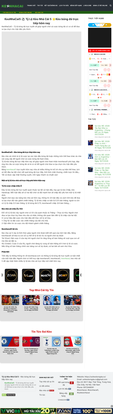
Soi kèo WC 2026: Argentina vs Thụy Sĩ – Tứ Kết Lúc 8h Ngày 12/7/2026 (102, 184)
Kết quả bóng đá (50, 5)
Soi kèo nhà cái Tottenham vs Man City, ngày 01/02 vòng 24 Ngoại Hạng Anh (51, 351)
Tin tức (40, 5)
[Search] (110, 5)
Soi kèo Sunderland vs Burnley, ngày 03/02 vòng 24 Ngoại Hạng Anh (31, 351)
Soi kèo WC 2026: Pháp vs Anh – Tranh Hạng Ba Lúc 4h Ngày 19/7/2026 (31, 308)
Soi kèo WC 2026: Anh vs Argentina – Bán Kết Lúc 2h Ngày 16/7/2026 (51, 308)
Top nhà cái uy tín (9, 12)
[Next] (81, 307)
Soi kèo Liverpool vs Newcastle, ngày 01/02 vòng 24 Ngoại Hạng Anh (73, 351)
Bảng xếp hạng (76, 5)
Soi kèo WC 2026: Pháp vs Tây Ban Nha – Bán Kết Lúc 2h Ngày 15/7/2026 (72, 308)
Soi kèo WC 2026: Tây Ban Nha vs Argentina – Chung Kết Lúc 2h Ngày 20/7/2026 (10, 309)
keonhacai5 (11, 169)
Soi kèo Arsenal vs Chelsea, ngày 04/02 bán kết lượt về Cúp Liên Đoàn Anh (10, 351)
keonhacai (65, 258)
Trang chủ (31, 5)
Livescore (87, 5)
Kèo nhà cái (39, 12)
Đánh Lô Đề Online (100, 5)
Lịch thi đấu (64, 5)
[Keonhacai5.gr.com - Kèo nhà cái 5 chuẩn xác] (13, 5)
